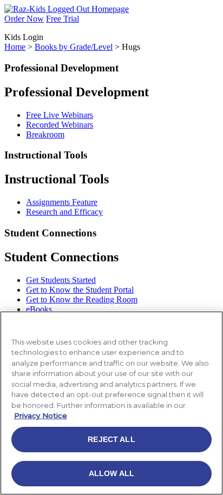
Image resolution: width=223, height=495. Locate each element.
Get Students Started (61, 280)
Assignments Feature (61, 202)
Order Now (24, 18)
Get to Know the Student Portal (80, 289)
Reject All (111, 439)
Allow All (111, 473)
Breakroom (45, 134)
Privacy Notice (40, 415)
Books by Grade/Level (74, 46)
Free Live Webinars (59, 115)
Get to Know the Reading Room (81, 299)
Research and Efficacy (64, 211)
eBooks (39, 309)
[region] (111, 403)
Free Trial (62, 18)
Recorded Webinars (59, 124)
